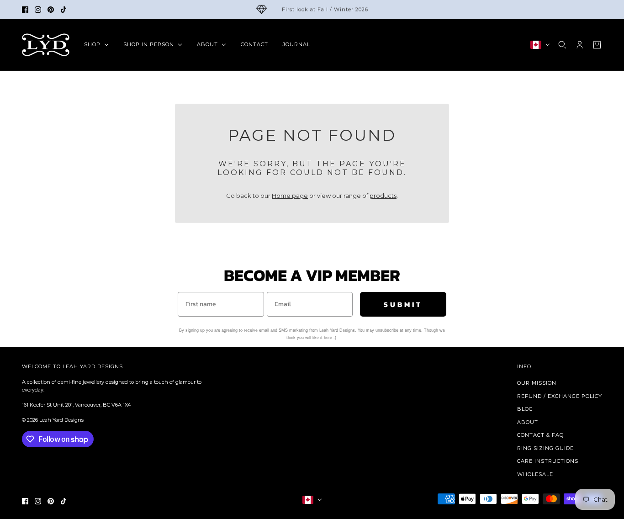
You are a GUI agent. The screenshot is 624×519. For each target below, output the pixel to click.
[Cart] (597, 45)
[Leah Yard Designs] (45, 44)
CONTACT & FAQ (540, 435)
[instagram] (38, 10)
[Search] (562, 45)
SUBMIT (403, 304)
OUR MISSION (536, 383)
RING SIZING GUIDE (545, 448)
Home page (290, 195)
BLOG (525, 409)
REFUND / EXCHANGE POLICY (559, 396)
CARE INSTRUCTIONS (547, 461)
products (383, 195)
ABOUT (527, 422)
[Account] (580, 45)
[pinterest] (51, 10)
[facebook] (25, 10)
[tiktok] (63, 10)
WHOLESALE (535, 474)
